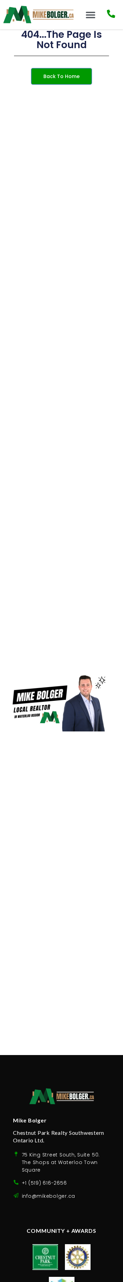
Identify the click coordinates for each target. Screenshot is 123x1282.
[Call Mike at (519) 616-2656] (111, 14)
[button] (90, 14)
